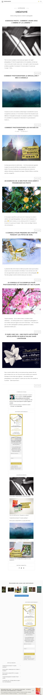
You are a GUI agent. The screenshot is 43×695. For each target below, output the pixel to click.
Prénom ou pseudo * (14, 453)
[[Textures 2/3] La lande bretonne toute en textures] (32, 589)
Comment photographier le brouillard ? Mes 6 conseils (19, 539)
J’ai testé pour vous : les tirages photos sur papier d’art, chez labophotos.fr (11, 681)
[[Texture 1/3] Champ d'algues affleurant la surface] (39, 589)
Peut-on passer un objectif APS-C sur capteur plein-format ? (20, 520)
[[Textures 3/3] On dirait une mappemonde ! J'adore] (25, 589)
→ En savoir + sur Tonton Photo (16, 406)
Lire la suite (37, 73)
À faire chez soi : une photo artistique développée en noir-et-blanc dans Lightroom (21, 336)
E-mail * (12, 458)
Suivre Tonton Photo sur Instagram (22, 595)
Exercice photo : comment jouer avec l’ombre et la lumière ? (20, 496)
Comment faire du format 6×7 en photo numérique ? (19, 517)
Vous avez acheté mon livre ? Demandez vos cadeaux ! (19, 515)
